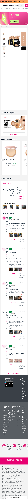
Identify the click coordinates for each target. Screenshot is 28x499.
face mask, (14, 469)
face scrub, (8, 492)
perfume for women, (10, 471)
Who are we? (4, 411)
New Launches (19, 414)
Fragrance (24, 428)
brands (11, 5)
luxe (14, 5)
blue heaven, (10, 491)
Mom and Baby (23, 422)
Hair (23, 414)
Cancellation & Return (10, 420)
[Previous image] (3, 57)
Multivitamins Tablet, (11, 494)
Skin (23, 412)
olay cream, (11, 479)
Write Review (20, 197)
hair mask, (14, 474)
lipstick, (4, 468)
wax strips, (10, 481)
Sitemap (19, 425)
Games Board (13, 414)
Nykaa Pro (18, 423)
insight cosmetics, (11, 482)
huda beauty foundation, (13, 488)
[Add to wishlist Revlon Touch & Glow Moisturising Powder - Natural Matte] (25, 31)
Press (4, 417)
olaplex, (8, 486)
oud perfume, (15, 485)
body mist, (12, 486)
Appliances (24, 419)
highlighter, (9, 468)
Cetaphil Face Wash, (16, 492)
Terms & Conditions (10, 459)
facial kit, (18, 471)
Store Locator (9, 417)
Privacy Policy (19, 460)
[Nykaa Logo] (1, 5)
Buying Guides (13, 417)
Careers (4, 413)
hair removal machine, (13, 484)
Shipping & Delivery (9, 423)
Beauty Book (13, 411)
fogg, (15, 479)
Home (2, 27)
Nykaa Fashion (18, 420)
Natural (23, 430)
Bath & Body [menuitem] (21, 8)
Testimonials (5, 419)
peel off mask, (17, 491)
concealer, (8, 469)
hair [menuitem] (9, 8)
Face (12, 27)
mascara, (7, 478)
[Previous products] (2, 160)
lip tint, (19, 479)
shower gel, (16, 481)
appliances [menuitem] (14, 8)
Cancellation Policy (10, 460)
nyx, (12, 489)
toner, (13, 475)
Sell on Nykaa (9, 427)
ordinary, (9, 475)
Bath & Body (23, 417)
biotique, (19, 469)
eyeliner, (9, 474)
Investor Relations (5, 430)
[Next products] (26, 160)
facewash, (8, 489)
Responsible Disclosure (5, 427)
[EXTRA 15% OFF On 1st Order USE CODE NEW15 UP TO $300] (14, 18)
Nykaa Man (18, 417)
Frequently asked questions (10, 413)
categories (5, 5)
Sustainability (5, 424)
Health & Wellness (24, 426)
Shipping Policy (19, 459)
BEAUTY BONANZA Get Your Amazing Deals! (12, 1)
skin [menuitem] (6, 8)
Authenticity (5, 415)
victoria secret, (9, 472)
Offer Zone (18, 411)
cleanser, (8, 476)
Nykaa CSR (4, 422)
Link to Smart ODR (4, 433)
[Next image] (5, 57)
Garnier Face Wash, (10, 495)
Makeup (8, 27)
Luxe (23, 432)
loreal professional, (14, 478)
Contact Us (9, 410)
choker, (10, 485)
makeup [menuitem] (2, 8)
